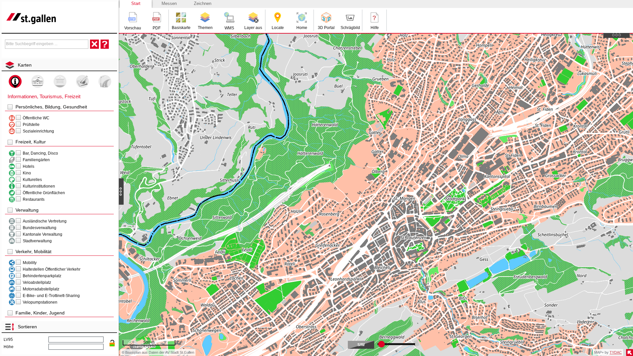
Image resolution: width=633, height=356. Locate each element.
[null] (12, 118)
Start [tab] (135, 3)
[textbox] (46, 44)
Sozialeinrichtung (38, 131)
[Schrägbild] (350, 17)
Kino (27, 173)
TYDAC (616, 352)
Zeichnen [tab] (202, 3)
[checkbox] (10, 107)
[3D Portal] (326, 17)
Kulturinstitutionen (39, 186)
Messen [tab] (169, 3)
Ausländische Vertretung (45, 221)
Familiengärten (36, 160)
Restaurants (34, 199)
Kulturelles (32, 179)
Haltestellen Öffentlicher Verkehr (51, 269)
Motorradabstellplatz (41, 289)
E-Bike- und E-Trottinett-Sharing (51, 295)
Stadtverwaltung (37, 241)
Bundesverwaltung (39, 227)
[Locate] (277, 17)
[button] (132, 17)
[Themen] (205, 17)
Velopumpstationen (40, 302)
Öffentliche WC (36, 118)
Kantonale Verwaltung (42, 234)
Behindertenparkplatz (42, 276)
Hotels (28, 166)
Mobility (30, 262)
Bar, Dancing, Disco (40, 153)
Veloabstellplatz (37, 282)
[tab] (60, 65)
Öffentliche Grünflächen (44, 193)
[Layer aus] (253, 17)
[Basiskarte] (181, 17)
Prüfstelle (31, 124)
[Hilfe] (374, 17)
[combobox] (46, 44)
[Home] (302, 17)
